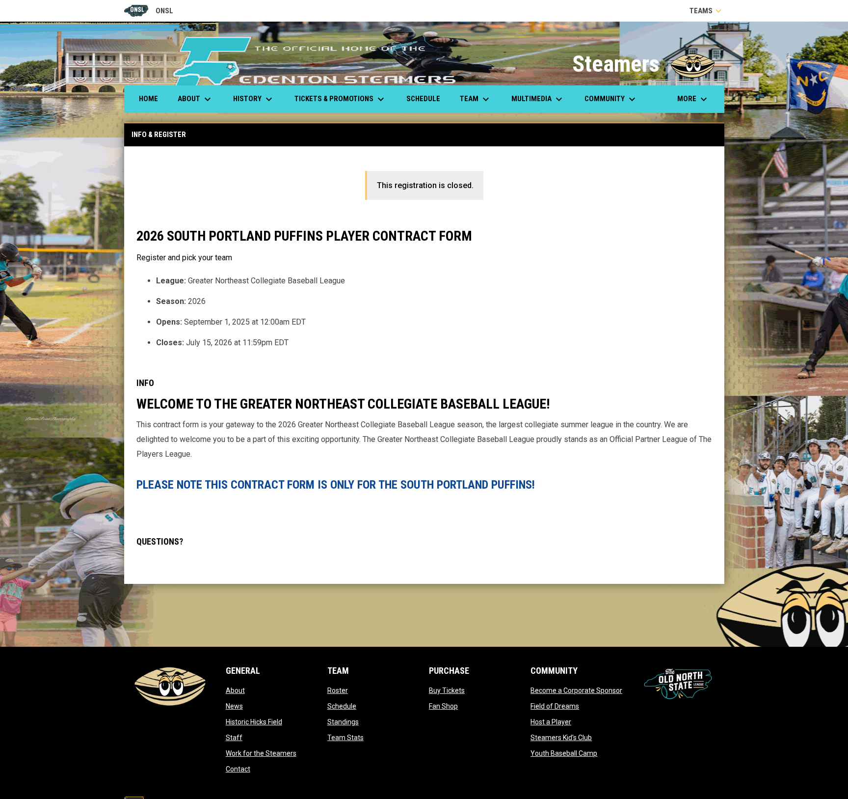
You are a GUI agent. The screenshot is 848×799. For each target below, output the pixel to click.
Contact (238, 769)
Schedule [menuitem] (423, 98)
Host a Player (550, 722)
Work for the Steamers (261, 753)
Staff (234, 738)
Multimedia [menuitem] (538, 99)
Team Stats (345, 738)
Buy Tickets (447, 690)
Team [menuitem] (476, 99)
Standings (343, 722)
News (234, 706)
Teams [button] (706, 11)
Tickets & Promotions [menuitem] (340, 99)
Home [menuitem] (148, 98)
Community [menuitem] (611, 99)
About (235, 690)
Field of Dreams (554, 706)
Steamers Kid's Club (561, 738)
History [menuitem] (254, 99)
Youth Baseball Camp (563, 753)
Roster (337, 690)
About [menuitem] (195, 99)
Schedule (341, 706)
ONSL (149, 11)
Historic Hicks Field (254, 722)
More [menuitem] (693, 99)
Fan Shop (443, 706)
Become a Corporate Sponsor (576, 690)
